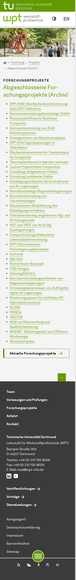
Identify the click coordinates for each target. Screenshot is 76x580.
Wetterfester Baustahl (27, 264)
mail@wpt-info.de (30, 470)
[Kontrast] (54, 19)
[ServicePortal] (47, 565)
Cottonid (16, 254)
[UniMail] (57, 565)
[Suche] (19, 565)
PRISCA (15, 312)
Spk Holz (16, 259)
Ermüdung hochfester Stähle (31, 176)
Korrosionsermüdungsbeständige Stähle (40, 113)
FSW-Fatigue (19, 269)
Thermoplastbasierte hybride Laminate (39, 162)
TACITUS (16, 317)
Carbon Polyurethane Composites (35, 167)
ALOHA (15, 307)
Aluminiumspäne (22, 341)
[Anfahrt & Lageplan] (38, 565)
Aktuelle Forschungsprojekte (33, 353)
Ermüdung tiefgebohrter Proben (34, 172)
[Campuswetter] (29, 565)
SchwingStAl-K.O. (23, 273)
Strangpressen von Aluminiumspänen (37, 138)
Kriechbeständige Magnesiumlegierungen (41, 191)
